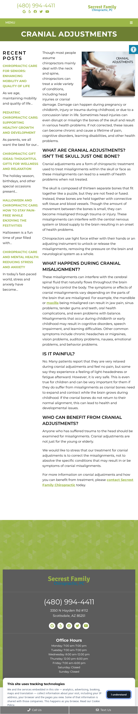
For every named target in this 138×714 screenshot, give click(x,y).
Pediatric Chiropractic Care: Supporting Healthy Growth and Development (20, 122)
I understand (119, 694)
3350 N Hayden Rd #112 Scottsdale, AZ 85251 (69, 613)
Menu (10, 22)
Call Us (36, 710)
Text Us (105, 710)
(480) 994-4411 (36, 5)
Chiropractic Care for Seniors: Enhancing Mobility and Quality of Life (20, 76)
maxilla (53, 303)
